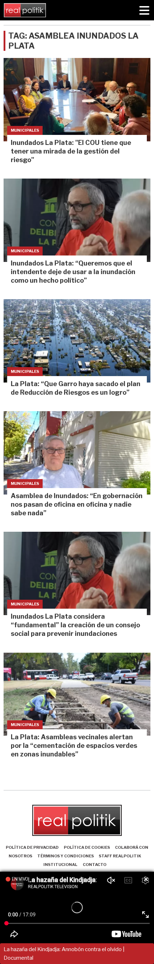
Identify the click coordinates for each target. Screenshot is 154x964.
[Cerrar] (146, 880)
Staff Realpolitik (120, 855)
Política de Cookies (87, 847)
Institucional (60, 864)
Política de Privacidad (32, 847)
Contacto (94, 864)
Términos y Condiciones (65, 855)
